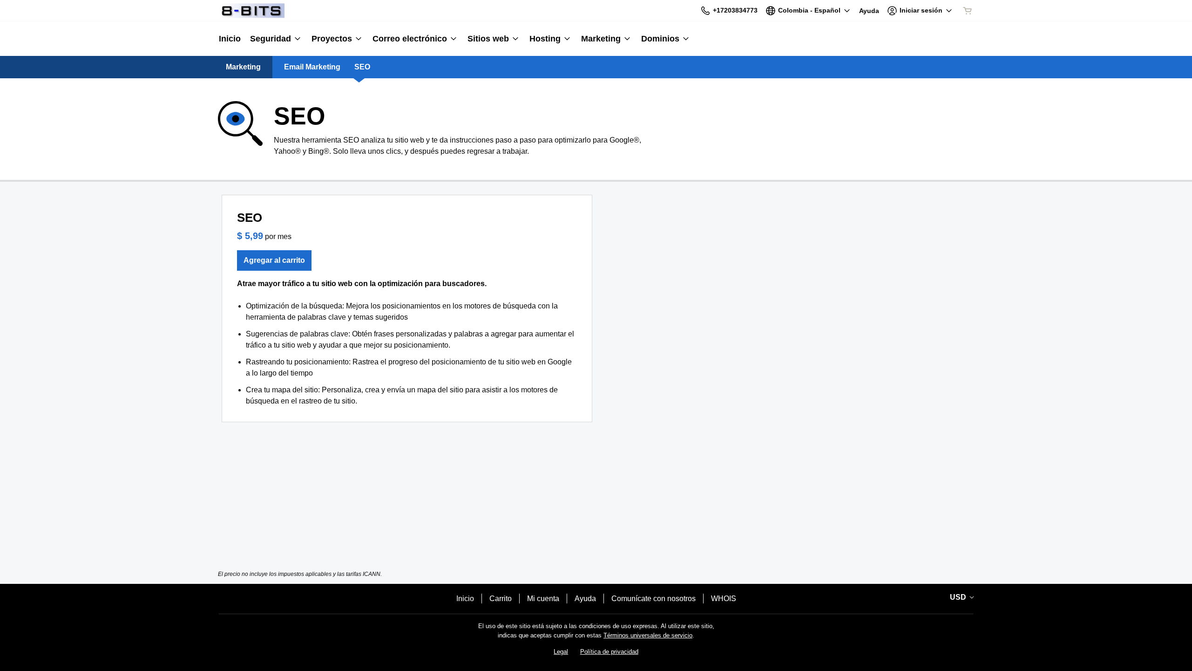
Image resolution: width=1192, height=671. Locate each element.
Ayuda (585, 599)
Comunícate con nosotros (653, 599)
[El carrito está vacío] (967, 11)
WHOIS (723, 599)
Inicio (465, 599)
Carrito (500, 599)
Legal (561, 651)
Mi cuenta (543, 599)
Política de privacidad (609, 651)
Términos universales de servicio (647, 635)
